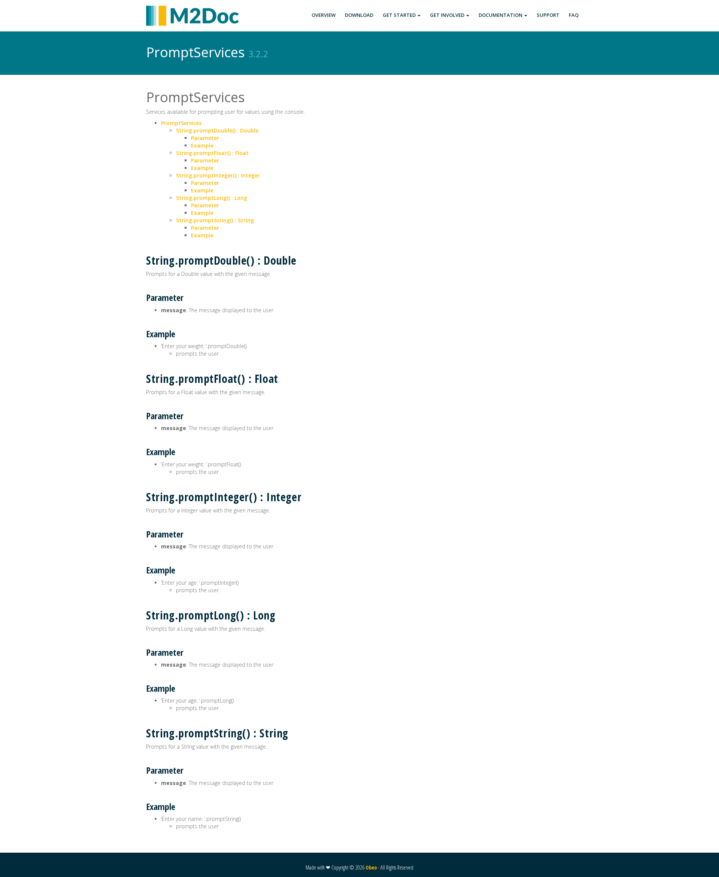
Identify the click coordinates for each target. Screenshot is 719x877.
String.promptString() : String (215, 220)
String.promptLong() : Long (211, 197)
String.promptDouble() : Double (217, 130)
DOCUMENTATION (501, 15)
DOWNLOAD (359, 15)
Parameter (205, 137)
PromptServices (181, 123)
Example (202, 145)
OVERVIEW (324, 15)
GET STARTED (400, 15)
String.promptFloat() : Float (212, 152)
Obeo (371, 867)
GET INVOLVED (447, 15)
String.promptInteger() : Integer (218, 175)
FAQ (574, 15)
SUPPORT (548, 15)
